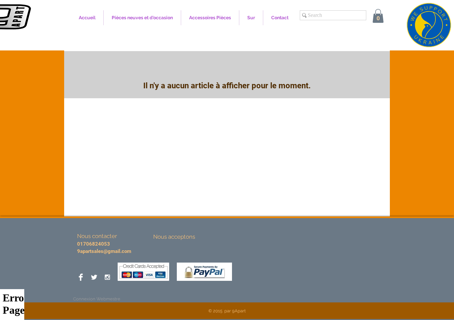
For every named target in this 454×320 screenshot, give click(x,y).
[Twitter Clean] (94, 277)
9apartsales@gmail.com (104, 251)
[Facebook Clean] (80, 277)
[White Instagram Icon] (107, 277)
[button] (378, 16)
